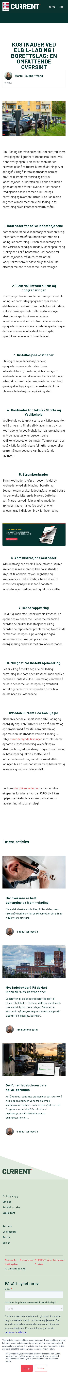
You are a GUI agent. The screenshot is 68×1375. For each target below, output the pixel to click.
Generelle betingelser (12, 1262)
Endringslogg (10, 1196)
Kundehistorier (11, 1207)
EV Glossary (9, 1231)
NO (53, 6)
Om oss (6, 1201)
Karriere (7, 1226)
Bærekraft (8, 1212)
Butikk (6, 1237)
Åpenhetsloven (56, 1260)
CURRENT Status (40, 1262)
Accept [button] (27, 1368)
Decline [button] (40, 1368)
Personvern (27, 1260)
